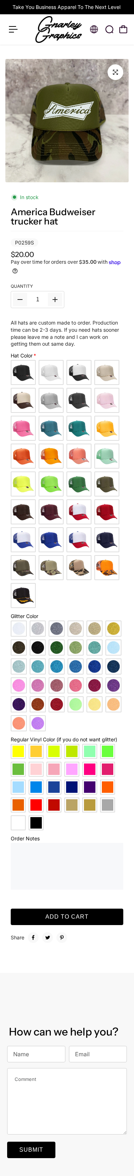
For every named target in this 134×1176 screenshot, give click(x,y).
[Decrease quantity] (20, 299)
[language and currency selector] (94, 29)
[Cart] (123, 29)
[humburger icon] (13, 29)
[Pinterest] (61, 937)
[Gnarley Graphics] (58, 29)
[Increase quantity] (55, 299)
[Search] (109, 29)
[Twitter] (47, 937)
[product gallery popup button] (115, 72)
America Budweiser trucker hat (53, 216)
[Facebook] (33, 937)
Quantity (22, 286)
